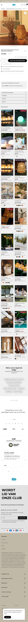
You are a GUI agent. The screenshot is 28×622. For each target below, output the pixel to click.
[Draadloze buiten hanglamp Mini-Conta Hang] (21, 141)
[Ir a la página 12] (17, 471)
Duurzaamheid (5, 542)
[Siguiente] (26, 460)
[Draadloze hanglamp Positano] (21, 167)
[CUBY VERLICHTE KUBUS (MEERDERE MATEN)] (7, 167)
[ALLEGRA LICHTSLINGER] (21, 345)
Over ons (4, 539)
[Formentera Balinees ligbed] (21, 293)
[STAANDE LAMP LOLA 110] (7, 345)
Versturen (22, 517)
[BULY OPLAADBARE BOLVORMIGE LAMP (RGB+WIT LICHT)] (21, 118)
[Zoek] (22, 5)
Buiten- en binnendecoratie (10, 388)
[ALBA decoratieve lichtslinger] (7, 319)
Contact (16, 605)
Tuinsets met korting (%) (14, 385)
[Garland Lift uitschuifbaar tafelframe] (7, 242)
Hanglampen (9, 391)
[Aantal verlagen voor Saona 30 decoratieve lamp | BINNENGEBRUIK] (2, 60)
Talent (3, 545)
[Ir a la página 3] (10, 471)
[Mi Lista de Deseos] (24, 5)
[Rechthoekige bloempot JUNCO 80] (7, 267)
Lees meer (7, 617)
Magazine (4, 605)
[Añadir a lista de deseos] (25, 51)
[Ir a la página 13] (18, 471)
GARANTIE (4, 101)
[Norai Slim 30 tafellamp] (7, 190)
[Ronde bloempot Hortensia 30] (21, 190)
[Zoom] (25, 13)
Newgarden (3, 8)
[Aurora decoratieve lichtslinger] (21, 267)
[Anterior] (2, 460)
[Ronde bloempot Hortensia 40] (21, 216)
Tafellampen (21, 388)
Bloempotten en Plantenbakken (14, 382)
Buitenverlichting (18, 391)
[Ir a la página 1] (8, 471)
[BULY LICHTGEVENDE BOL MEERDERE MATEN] (7, 118)
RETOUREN (4, 98)
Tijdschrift (4, 548)
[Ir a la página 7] (13, 471)
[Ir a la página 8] (14, 471)
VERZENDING (4, 95)
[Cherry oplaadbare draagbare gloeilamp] (7, 141)
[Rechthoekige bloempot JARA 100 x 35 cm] (21, 242)
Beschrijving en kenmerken (7, 92)
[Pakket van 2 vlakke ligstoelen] (21, 319)
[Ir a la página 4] (11, 471)
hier (7, 85)
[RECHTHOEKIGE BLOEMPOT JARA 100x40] (7, 293)
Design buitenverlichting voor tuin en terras (13, 8)
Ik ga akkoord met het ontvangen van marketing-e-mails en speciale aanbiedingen (13, 521)
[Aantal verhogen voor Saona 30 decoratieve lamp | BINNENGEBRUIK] (6, 60)
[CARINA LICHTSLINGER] (7, 216)
